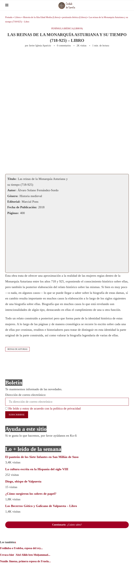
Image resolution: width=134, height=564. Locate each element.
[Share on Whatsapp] (74, 56)
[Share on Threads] (97, 56)
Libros (18, 17)
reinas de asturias (17, 349)
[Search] (127, 5)
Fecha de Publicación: (22, 207)
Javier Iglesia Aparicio (40, 45)
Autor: (11, 190)
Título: (12, 179)
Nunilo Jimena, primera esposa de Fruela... (25, 561)
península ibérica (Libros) (74, 17)
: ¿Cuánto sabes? (67, 524)
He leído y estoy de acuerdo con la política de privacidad (44, 408)
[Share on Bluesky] (103, 56)
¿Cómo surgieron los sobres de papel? (30, 493)
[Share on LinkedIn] (57, 56)
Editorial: (13, 201)
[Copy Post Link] (86, 56)
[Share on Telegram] (80, 56)
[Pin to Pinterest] (51, 56)
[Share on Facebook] (39, 56)
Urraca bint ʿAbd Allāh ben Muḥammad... (25, 554)
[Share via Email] (117, 56)
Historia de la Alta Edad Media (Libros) (41, 17)
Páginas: (13, 213)
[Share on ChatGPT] (110, 56)
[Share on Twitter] (45, 56)
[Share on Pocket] (92, 56)
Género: (12, 196)
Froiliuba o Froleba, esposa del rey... (21, 548)
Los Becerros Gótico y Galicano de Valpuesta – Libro (41, 506)
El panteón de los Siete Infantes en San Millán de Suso (42, 457)
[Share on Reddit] (68, 56)
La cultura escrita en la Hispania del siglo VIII (36, 469)
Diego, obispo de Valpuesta (23, 481)
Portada (8, 17)
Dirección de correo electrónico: (25, 395)
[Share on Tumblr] (63, 56)
